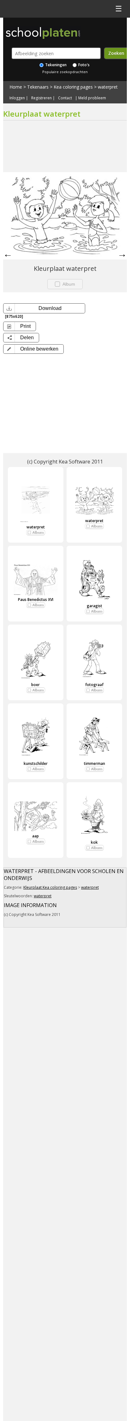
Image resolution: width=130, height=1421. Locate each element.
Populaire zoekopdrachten (65, 71)
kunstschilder (36, 763)
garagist (94, 606)
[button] (33, 349)
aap (35, 836)
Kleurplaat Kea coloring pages (50, 887)
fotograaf (94, 684)
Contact (65, 98)
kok (94, 842)
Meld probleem (92, 98)
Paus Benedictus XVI (35, 599)
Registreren (41, 98)
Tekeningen (55, 64)
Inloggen (17, 98)
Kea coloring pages (73, 87)
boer (35, 684)
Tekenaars (38, 87)
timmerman (94, 763)
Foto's (83, 64)
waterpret (108, 87)
